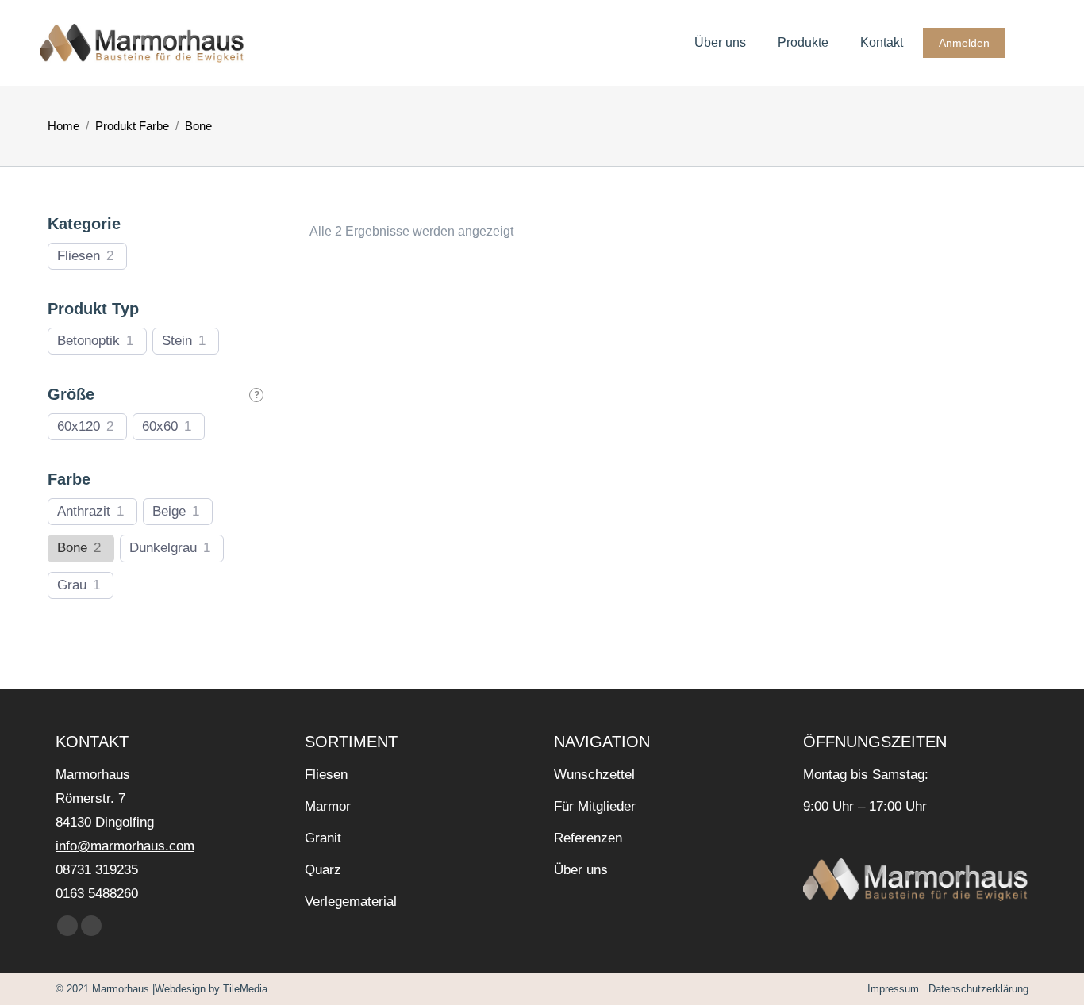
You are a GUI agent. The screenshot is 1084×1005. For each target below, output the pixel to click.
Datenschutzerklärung (976, 989)
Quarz (323, 869)
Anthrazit (83, 511)
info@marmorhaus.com (125, 845)
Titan (673, 517)
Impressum (893, 989)
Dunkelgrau (163, 547)
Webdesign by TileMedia (211, 989)
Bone (72, 547)
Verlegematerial (351, 901)
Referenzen (588, 838)
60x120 (78, 426)
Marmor (328, 806)
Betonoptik (88, 340)
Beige (169, 511)
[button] (330, 257)
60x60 (160, 426)
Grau (71, 585)
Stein (177, 340)
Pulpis (423, 301)
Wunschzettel (594, 774)
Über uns (581, 869)
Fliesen (78, 255)
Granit (323, 838)
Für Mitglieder (595, 806)
